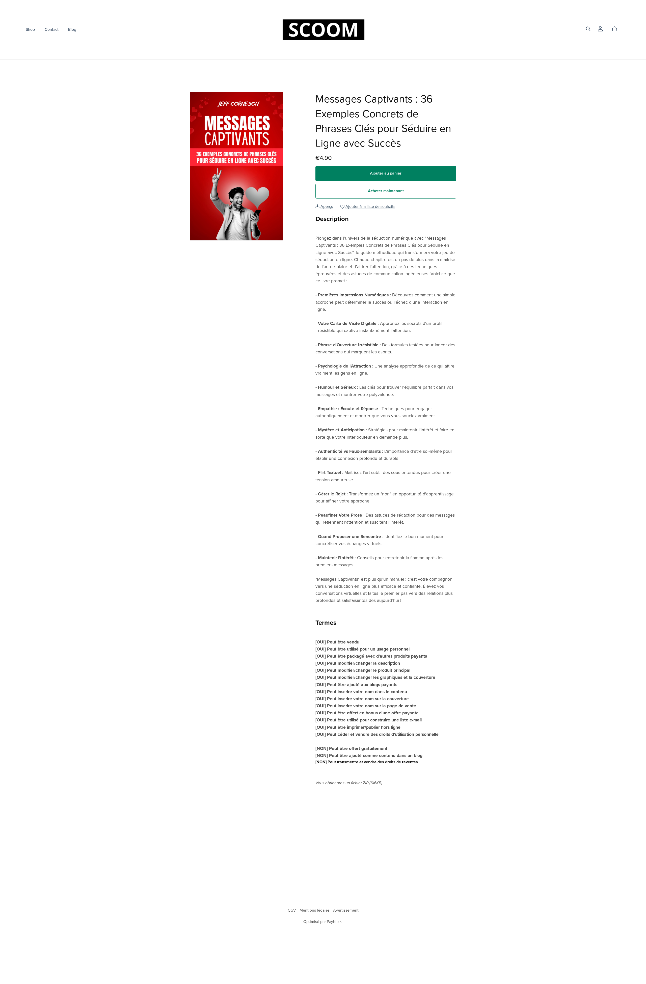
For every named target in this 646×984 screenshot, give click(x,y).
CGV (292, 910)
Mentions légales (315, 910)
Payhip (333, 921)
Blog (72, 29)
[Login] (600, 28)
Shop (30, 29)
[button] (341, 922)
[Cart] (616, 29)
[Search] (588, 28)
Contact (52, 29)
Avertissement (346, 910)
